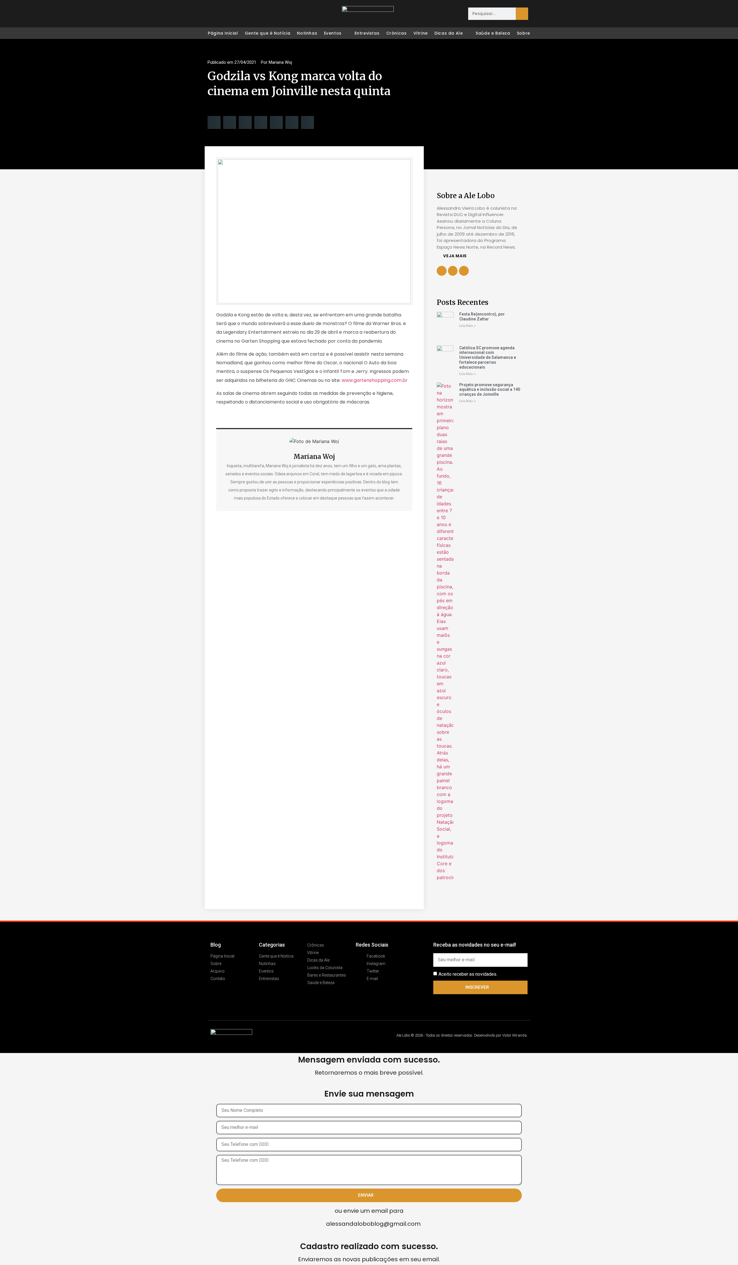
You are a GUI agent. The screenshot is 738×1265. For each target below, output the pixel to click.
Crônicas (396, 33)
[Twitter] (236, 13)
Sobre (523, 33)
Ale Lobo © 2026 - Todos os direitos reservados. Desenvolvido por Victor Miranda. (462, 1035)
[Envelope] (248, 13)
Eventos (333, 33)
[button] (214, 122)
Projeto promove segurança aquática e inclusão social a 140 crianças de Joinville (489, 389)
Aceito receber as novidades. (467, 974)
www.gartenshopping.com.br (375, 380)
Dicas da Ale (448, 33)
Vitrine (420, 33)
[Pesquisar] (522, 13)
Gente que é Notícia (267, 33)
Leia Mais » (467, 326)
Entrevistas (367, 33)
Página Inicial (223, 33)
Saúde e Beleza (493, 33)
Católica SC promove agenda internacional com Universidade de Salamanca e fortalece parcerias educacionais (487, 357)
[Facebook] (212, 13)
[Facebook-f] (453, 271)
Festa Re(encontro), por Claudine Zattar (482, 316)
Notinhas (307, 33)
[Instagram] (224, 13)
